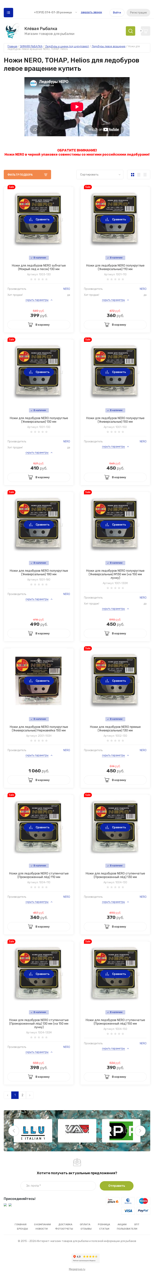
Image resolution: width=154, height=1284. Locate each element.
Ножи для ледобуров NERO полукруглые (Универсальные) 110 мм (115, 267)
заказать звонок (91, 12)
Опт (136, 1224)
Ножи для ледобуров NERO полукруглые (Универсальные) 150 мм (115, 419)
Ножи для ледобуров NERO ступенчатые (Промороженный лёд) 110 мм (39, 875)
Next (140, 1131)
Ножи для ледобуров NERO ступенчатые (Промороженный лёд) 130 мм (115, 875)
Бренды (22, 1228)
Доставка (65, 1224)
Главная (20, 1224)
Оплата (85, 1224)
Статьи (104, 1228)
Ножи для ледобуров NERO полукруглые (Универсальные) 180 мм (39, 572)
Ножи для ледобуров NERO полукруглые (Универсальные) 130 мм (39, 419)
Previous (13, 1131)
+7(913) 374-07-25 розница (53, 12)
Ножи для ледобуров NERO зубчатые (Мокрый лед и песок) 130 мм (39, 267)
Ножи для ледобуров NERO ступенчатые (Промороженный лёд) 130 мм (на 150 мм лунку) (39, 1023)
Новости (41, 1228)
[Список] (139, 174)
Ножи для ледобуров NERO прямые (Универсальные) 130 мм (115, 728)
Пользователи (127, 1228)
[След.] (29, 1095)
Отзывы (86, 1228)
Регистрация (138, 12)
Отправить (116, 1186)
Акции (122, 1224)
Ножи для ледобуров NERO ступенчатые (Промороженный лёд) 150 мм (115, 1021)
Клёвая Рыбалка (40, 29)
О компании (42, 1224)
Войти (117, 12)
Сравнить (43, 219)
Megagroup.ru (77, 1269)
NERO (66, 289)
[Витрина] (132, 174)
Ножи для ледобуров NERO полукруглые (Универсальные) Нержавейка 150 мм (39, 728)
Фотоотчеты (64, 1228)
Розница (104, 1224)
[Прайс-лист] (145, 174)
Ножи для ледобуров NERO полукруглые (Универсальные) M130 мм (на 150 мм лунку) (115, 574)
